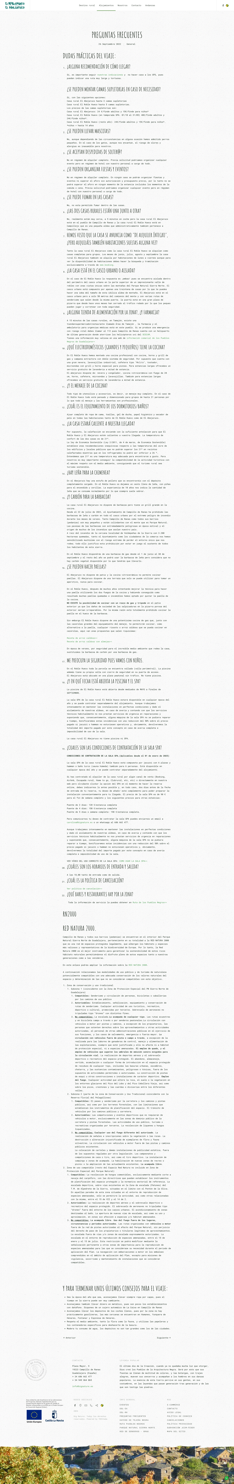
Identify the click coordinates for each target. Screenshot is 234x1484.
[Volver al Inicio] (15, 5)
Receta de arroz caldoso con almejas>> (89, 641)
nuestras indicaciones (110, 74)
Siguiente (162, 1337)
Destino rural (87, 5)
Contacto (172, 1408)
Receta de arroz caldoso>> (82, 638)
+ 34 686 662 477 (82, 1376)
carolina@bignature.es (79, 822)
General (131, 44)
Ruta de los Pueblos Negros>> (150, 902)
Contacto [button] (136, 5)
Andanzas (150, 5)
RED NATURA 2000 (138, 965)
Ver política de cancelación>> (84, 888)
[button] (117, 1463)
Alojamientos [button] (106, 5)
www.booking (106, 264)
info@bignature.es (82, 1386)
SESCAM (146, 334)
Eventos (124, 1405)
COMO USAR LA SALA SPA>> (133, 861)
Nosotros (122, 5)
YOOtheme (103, 1419)
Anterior (71, 1337)
